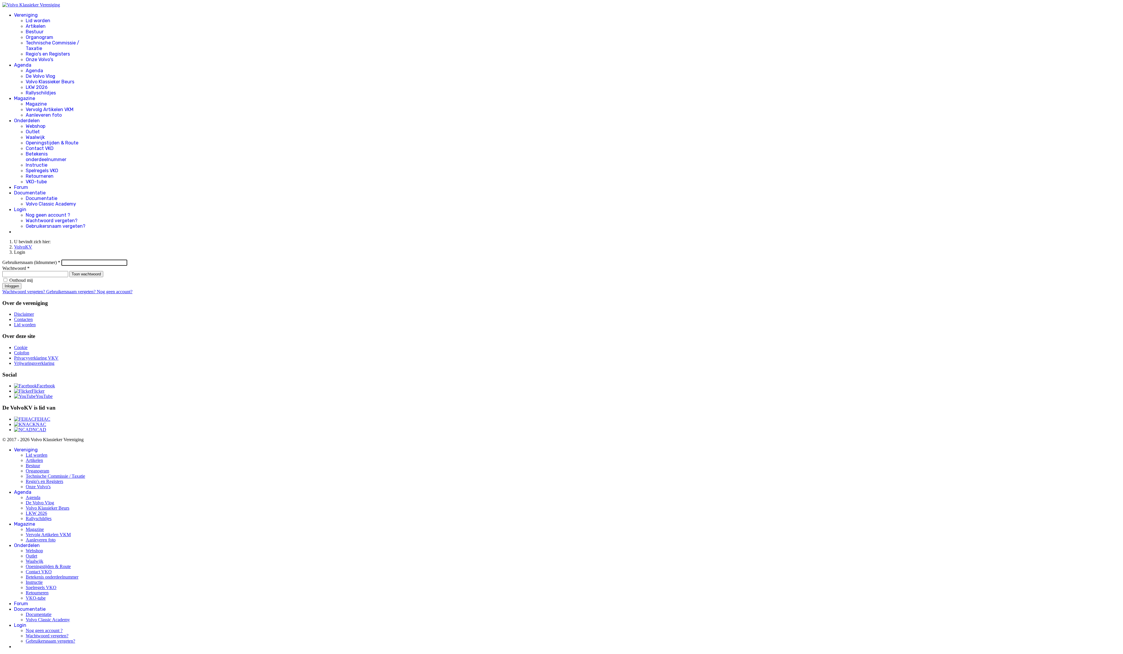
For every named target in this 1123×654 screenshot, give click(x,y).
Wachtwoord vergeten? (51, 220)
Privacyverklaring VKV (36, 358)
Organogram (39, 37)
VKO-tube (36, 181)
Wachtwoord (16, 268)
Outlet (33, 131)
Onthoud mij (21, 280)
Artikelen (36, 26)
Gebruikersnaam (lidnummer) (31, 262)
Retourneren (40, 176)
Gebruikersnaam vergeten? (55, 226)
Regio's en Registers (48, 54)
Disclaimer (24, 314)
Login (20, 209)
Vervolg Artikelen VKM (49, 109)
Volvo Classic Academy (51, 204)
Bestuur (35, 31)
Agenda (22, 65)
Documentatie (30, 193)
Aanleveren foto (44, 115)
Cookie (20, 347)
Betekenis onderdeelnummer (46, 156)
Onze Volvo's (39, 59)
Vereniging (26, 15)
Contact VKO (40, 148)
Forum (21, 187)
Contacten (23, 319)
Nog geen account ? (48, 215)
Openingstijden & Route (52, 143)
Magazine (24, 98)
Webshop (35, 126)
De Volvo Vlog (40, 76)
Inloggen (12, 286)
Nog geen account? (114, 291)
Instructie (36, 165)
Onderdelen (27, 120)
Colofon (21, 352)
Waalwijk (35, 137)
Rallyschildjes (41, 93)
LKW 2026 (37, 87)
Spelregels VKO (42, 170)
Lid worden (38, 20)
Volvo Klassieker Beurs (50, 81)
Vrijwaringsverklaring (34, 363)
